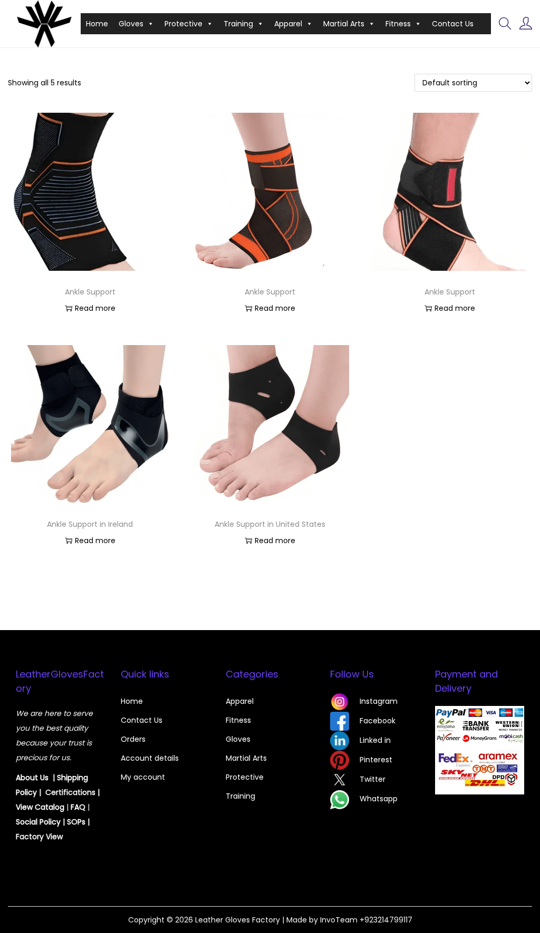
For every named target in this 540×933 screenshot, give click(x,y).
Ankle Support (90, 292)
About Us (32, 777)
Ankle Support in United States (270, 524)
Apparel (288, 23)
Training (238, 23)
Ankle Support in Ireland (90, 524)
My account (143, 777)
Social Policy (38, 822)
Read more (95, 308)
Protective (183, 23)
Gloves (131, 23)
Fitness (398, 23)
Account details (150, 758)
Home (97, 23)
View (25, 807)
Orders (133, 739)
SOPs (76, 822)
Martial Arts (343, 23)
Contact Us (453, 23)
